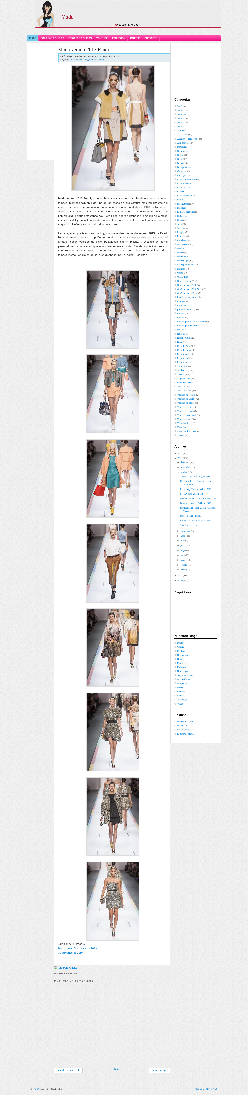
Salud (180, 695)
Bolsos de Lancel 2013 (190, 515)
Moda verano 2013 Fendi (83, 49)
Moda (180, 252)
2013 (72, 59)
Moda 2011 (182, 256)
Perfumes (181, 305)
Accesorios (182, 134)
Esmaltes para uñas (186, 211)
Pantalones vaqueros (186, 297)
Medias (180, 248)
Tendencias (182, 370)
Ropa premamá (184, 362)
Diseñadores (183, 203)
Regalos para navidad (187, 325)
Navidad (181, 268)
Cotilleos (181, 650)
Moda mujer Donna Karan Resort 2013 (198, 498)
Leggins (181, 232)
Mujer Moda (183, 725)
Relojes (180, 329)
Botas (180, 158)
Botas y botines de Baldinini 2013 (195, 502)
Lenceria (181, 236)
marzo (183, 559)
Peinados (181, 301)
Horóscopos (183, 671)
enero (183, 569)
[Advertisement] (124, 31)
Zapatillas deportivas (186, 431)
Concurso (181, 191)
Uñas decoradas (184, 382)
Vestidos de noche (185, 406)
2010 (179, 106)
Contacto (150, 38)
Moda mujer (183, 260)
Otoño (180, 272)
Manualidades (183, 679)
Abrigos (181, 130)
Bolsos (180, 154)
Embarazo (181, 667)
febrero (184, 564)
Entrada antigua (159, 1070)
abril (183, 554)
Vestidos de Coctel (185, 398)
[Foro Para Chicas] (65, 967)
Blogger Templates (206, 1089)
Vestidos (181, 386)
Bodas (180, 642)
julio (183, 540)
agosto (184, 535)
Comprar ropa (183, 187)
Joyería (180, 227)
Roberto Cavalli (184, 337)
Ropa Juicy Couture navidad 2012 (195, 489)
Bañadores (182, 146)
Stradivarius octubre (70, 952)
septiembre (185, 530)
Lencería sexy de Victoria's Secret (195, 520)
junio (183, 545)
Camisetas (182, 171)
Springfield (182, 366)
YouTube (102, 38)
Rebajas (180, 313)
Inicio (32, 38)
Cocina (180, 646)
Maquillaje (182, 683)
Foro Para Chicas (80, 38)
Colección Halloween (187, 179)
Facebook (118, 38)
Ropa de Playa (183, 345)
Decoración (182, 654)
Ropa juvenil (183, 358)
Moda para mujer (185, 264)
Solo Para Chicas (52, 38)
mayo (183, 550)
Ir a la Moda (183, 729)
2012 (179, 118)
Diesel (180, 199)
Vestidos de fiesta (185, 402)
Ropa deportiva (184, 349)
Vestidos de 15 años (186, 394)
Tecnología (182, 699)
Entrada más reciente (68, 1070)
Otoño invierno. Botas (187, 293)
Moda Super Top (185, 721)
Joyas (180, 223)
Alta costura (81, 59)
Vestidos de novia (185, 410)
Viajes (180, 703)
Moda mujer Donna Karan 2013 (77, 948)
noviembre (185, 467)
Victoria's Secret (184, 423)
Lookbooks (182, 240)
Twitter (135, 38)
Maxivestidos (183, 244)
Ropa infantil (183, 353)
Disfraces (181, 207)
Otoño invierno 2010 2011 (189, 288)
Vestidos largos (184, 418)
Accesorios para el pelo (188, 138)
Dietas (180, 658)
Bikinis (180, 150)
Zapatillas (181, 427)
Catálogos (181, 175)
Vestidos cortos (184, 390)
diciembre (185, 462)
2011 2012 (182, 114)
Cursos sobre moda (186, 195)
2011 (179, 110)
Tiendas (180, 374)
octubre (184, 471)
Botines (180, 162)
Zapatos (180, 435)
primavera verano (96, 59)
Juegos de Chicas (185, 675)
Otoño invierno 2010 (186, 284)
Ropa (179, 341)
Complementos (184, 183)
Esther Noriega (184, 215)
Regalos (181, 317)
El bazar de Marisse (186, 733)
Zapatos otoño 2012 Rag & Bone (195, 476)
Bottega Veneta (184, 167)
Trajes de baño (183, 378)
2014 (179, 126)
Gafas (180, 219)
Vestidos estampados (186, 414)
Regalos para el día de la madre (191, 321)
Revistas (181, 333)
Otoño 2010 (182, 276)
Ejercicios (181, 662)
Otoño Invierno (184, 280)
